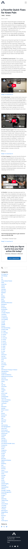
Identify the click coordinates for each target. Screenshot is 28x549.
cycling (3, 323)
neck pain (3, 420)
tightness (3, 507)
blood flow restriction (6, 302)
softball (3, 482)
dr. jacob (3, 341)
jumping (3, 395)
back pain (3, 291)
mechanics (3, 406)
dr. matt (3, 346)
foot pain (3, 363)
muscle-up (4, 415)
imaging (3, 390)
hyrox (2, 388)
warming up (8, 15)
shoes (2, 473)
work (2, 514)
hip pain (3, 385)
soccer (2, 480)
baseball (3, 292)
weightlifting (4, 512)
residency (3, 463)
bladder (3, 301)
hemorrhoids (4, 380)
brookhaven (4, 309)
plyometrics (4, 440)
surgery (3, 495)
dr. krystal (3, 343)
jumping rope (4, 396)
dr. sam (3, 351)
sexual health (4, 472)
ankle (2, 282)
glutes (2, 366)
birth (2, 299)
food (2, 359)
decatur (3, 326)
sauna (2, 470)
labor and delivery (6, 400)
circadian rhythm (5, 312)
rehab (2, 462)
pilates (3, 436)
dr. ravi (3, 349)
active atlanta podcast (6, 281)
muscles (3, 416)
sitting (2, 477)
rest (2, 465)
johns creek (4, 393)
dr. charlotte (4, 333)
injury (2, 391)
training (3, 509)
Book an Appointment (14, 258)
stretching (3, 493)
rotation (3, 467)
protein (3, 453)
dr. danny (3, 334)
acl (2, 277)
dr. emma (3, 339)
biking (2, 296)
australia (3, 289)
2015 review (4, 276)
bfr (2, 294)
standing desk (4, 487)
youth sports (4, 520)
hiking (2, 381)
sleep (2, 478)
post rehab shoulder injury (8, 443)
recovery (3, 458)
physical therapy (5, 431)
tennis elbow (4, 504)
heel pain (3, 378)
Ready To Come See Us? (7, 94)
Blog (8, 542)
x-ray (2, 517)
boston (3, 306)
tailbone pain (4, 500)
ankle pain (3, 284)
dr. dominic (4, 338)
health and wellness (6, 374)
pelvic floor (4, 428)
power (2, 448)
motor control (4, 410)
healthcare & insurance (7, 376)
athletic (3, 286)
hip (2, 383)
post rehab (4, 442)
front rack (4, 364)
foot (2, 361)
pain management (5, 426)
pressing (3, 452)
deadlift (3, 324)
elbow (2, 353)
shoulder (3, 475)
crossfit (3, 321)
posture (3, 447)
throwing (3, 505)
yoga (2, 519)
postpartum (4, 445)
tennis (3, 502)
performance (4, 430)
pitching (3, 438)
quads (2, 457)
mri (2, 411)
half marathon (5, 371)
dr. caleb (3, 331)
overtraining (4, 425)
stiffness (3, 488)
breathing (3, 307)
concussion (4, 316)
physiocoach (4, 433)
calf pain (3, 311)
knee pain (3, 398)
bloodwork (4, 304)
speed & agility (5, 483)
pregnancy (4, 450)
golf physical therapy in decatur (9, 369)
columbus (3, 314)
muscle (3, 413)
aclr (2, 279)
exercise (3, 356)
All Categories (4, 274)
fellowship (3, 358)
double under (4, 329)
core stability (4, 319)
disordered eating (5, 328)
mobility (3, 15)
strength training (5, 490)
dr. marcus (4, 344)
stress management (6, 492)
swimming (3, 498)
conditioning (4, 318)
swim (2, 497)
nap (2, 418)
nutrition (3, 421)
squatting (3, 485)
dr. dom (3, 336)
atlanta (3, 287)
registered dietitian (6, 460)
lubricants (4, 403)
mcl (2, 405)
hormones (4, 386)
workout (3, 515)
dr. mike (3, 348)
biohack (3, 297)
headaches (4, 373)
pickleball (3, 435)
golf (2, 368)
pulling (3, 455)
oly (2, 423)
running (3, 468)
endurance (4, 354)
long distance (4, 401)
